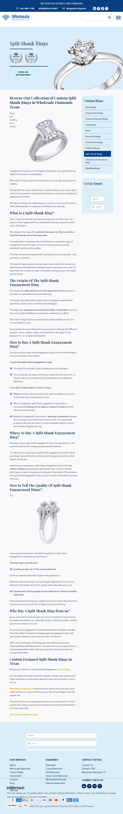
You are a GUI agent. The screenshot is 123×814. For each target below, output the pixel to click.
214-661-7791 (27, 8)
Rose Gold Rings (93, 136)
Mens (88, 130)
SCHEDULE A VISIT (48, 8)
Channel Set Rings (94, 113)
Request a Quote (76, 8)
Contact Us (87, 764)
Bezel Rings (91, 107)
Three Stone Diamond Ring (96, 161)
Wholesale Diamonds (20, 768)
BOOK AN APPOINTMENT (23, 73)
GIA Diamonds (53, 772)
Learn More (12, 805)
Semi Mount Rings (94, 142)
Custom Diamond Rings (97, 118)
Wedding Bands (93, 168)
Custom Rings (63, 669)
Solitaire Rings (93, 148)
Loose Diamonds (54, 768)
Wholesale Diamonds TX (94, 772)
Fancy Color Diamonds (57, 775)
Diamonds (51, 764)
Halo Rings (91, 124)
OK (25, 805)
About (13, 764)
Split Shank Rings (94, 153)
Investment (15, 775)
